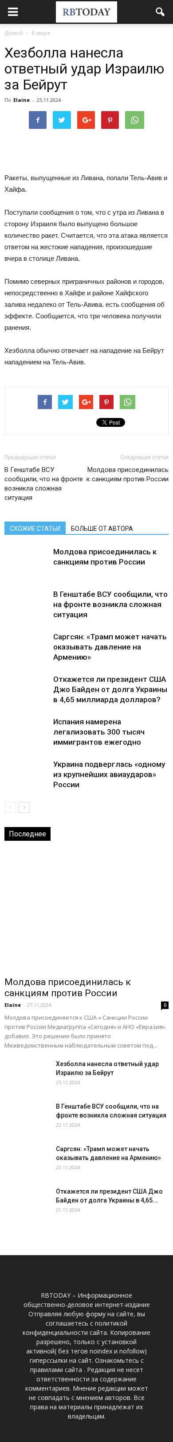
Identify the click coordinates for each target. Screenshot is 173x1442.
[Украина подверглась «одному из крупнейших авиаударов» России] (26, 774)
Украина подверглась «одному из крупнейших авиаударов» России (109, 774)
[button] (160, 12)
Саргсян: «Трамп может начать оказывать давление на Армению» (110, 646)
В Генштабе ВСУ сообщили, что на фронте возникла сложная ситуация (43, 484)
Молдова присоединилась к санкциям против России (127, 474)
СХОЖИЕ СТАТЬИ (35, 528)
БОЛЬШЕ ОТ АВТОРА (102, 528)
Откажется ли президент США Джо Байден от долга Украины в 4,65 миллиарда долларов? (110, 689)
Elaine (21, 100)
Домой (13, 33)
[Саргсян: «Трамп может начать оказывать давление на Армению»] (26, 647)
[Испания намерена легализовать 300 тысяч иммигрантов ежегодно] (26, 732)
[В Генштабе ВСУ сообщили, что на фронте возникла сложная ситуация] (26, 604)
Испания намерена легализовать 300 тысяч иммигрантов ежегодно (99, 731)
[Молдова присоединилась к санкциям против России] (26, 562)
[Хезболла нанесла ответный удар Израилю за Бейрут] (26, 1074)
